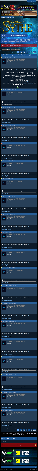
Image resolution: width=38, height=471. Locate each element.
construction (12, 39)
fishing (18, 39)
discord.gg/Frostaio (7, 122)
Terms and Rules (34, 469)
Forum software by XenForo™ (7, 469)
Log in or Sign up (31, 1)
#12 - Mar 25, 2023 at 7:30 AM (9, 267)
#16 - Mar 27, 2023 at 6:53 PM (9, 339)
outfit (27, 39)
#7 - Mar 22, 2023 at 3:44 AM (9, 178)
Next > (34, 52)
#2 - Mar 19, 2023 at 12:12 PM (9, 89)
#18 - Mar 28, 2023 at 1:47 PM (9, 374)
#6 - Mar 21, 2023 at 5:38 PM (9, 160)
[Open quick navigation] (36, 35)
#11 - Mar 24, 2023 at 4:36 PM (9, 250)
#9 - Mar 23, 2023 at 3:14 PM (9, 214)
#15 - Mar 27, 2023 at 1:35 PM (9, 321)
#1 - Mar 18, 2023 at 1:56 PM (9, 57)
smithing (12, 41)
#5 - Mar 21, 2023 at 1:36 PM (9, 143)
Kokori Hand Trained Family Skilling (24, 434)
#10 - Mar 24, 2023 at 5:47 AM (9, 232)
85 (31, 52)
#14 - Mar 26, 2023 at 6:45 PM (9, 303)
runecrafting (5, 41)
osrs (23, 39)
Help (35, 467)
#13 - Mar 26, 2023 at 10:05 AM (9, 285)
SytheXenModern (5, 467)
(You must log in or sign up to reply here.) (10, 428)
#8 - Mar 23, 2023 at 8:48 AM (9, 196)
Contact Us (30, 467)
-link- (28, 81)
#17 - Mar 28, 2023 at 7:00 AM (9, 356)
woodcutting (23, 41)
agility (7, 39)
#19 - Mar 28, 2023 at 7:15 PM (9, 392)
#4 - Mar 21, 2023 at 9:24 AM (9, 125)
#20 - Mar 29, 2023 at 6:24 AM (9, 410)
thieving (17, 41)
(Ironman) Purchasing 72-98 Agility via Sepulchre (15, 433)
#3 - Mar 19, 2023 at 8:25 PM (9, 107)
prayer (31, 39)
